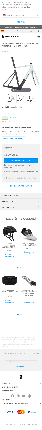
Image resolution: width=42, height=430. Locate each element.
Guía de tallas (12, 117)
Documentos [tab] (8, 207)
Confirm (21, 22)
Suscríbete (21, 366)
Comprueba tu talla (13, 138)
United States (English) (15, 15)
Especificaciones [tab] (11, 196)
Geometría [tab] (7, 201)
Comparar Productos (21, 186)
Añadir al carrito (22, 161)
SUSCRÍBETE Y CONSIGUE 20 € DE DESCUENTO (21, 27)
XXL (5, 117)
